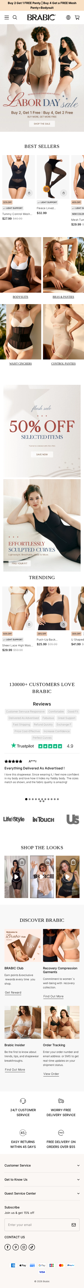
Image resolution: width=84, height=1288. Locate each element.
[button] (6, 17)
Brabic (46, 1281)
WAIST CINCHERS (20, 363)
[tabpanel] (42, 777)
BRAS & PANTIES (63, 297)
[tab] (26, 799)
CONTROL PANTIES (63, 363)
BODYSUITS (20, 297)
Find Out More (53, 996)
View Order (51, 1074)
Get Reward (13, 992)
